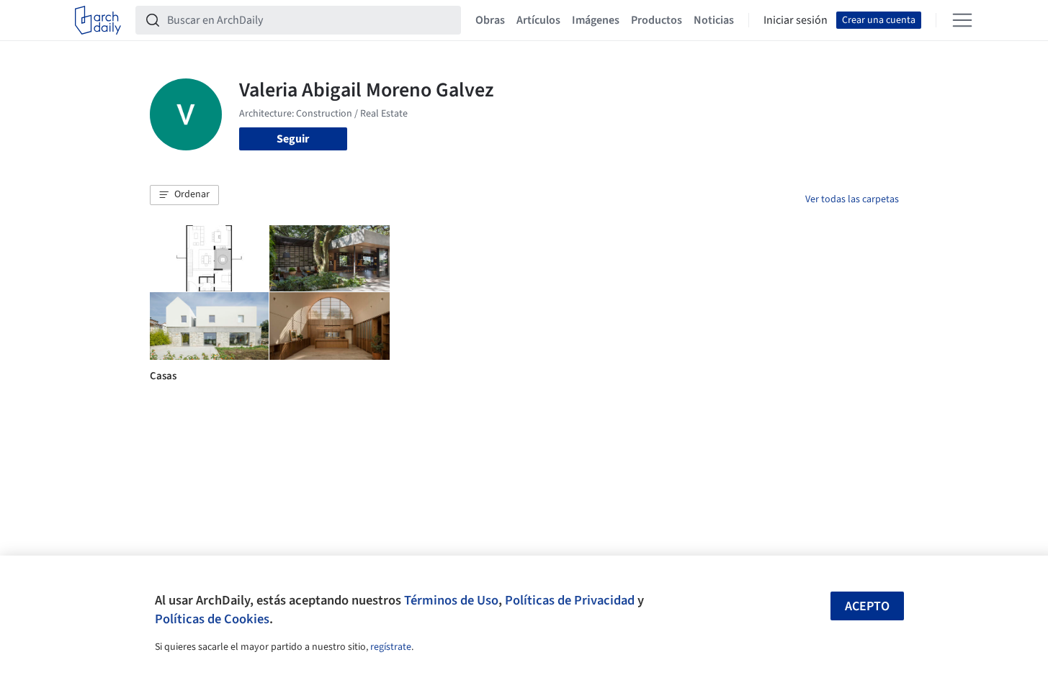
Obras (490, 20)
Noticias (714, 20)
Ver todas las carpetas (852, 199)
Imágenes (595, 20)
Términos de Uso (451, 600)
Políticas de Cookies (212, 619)
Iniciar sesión (795, 20)
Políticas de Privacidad (570, 600)
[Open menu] (962, 20)
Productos (656, 20)
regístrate (390, 647)
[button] (184, 195)
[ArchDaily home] (98, 20)
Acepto (867, 606)
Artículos (538, 20)
